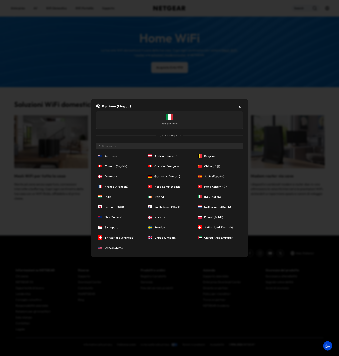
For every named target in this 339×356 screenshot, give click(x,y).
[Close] (240, 107)
